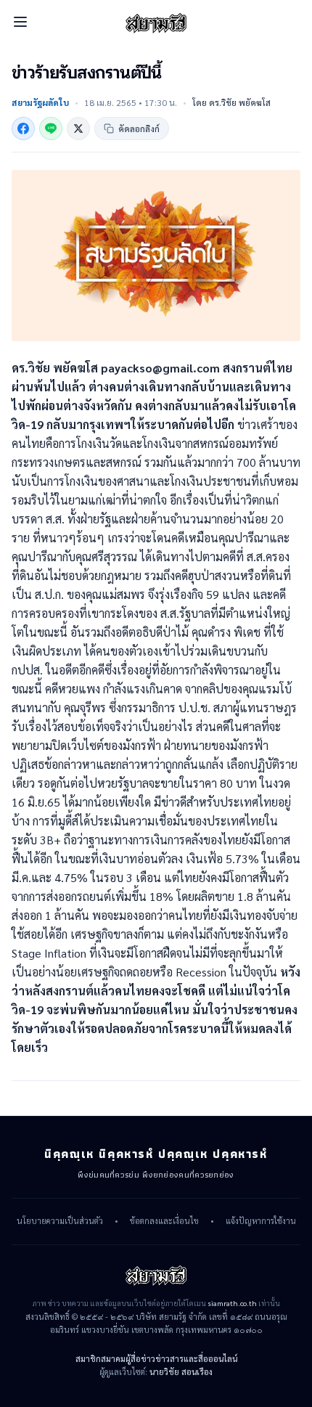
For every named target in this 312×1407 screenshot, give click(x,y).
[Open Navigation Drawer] (20, 21)
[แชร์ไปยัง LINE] (50, 128)
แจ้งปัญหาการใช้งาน (261, 1221)
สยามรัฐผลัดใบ (40, 102)
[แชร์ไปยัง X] (78, 128)
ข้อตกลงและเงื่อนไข (164, 1221)
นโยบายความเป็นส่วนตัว (60, 1221)
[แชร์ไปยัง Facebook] (23, 128)
